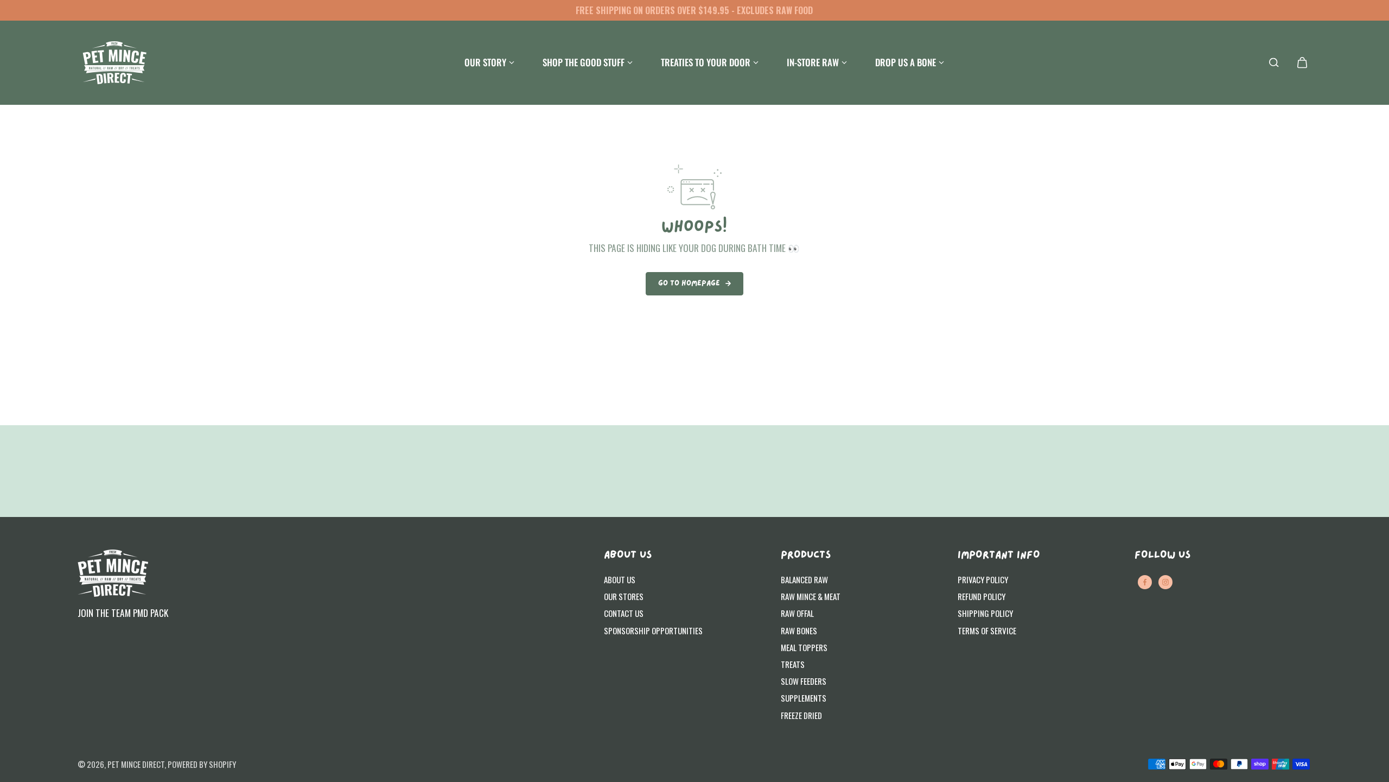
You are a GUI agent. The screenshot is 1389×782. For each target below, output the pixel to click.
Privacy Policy (983, 579)
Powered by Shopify (202, 764)
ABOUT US (628, 556)
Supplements (803, 698)
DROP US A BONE (905, 62)
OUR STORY (485, 62)
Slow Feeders (803, 681)
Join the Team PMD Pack (123, 613)
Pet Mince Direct (135, 764)
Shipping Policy (985, 613)
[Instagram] (1165, 582)
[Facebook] (1145, 582)
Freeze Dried (801, 715)
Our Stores (623, 596)
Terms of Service (987, 630)
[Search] (1274, 62)
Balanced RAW (804, 579)
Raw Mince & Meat (810, 596)
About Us (619, 579)
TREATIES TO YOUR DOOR (705, 62)
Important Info (999, 556)
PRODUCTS (806, 556)
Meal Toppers (804, 647)
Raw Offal (797, 613)
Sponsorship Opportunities (653, 630)
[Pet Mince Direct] (114, 62)
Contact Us (623, 613)
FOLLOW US (1162, 556)
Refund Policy (981, 596)
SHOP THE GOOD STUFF (584, 62)
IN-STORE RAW (813, 62)
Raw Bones (799, 630)
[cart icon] (1302, 62)
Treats (793, 664)
